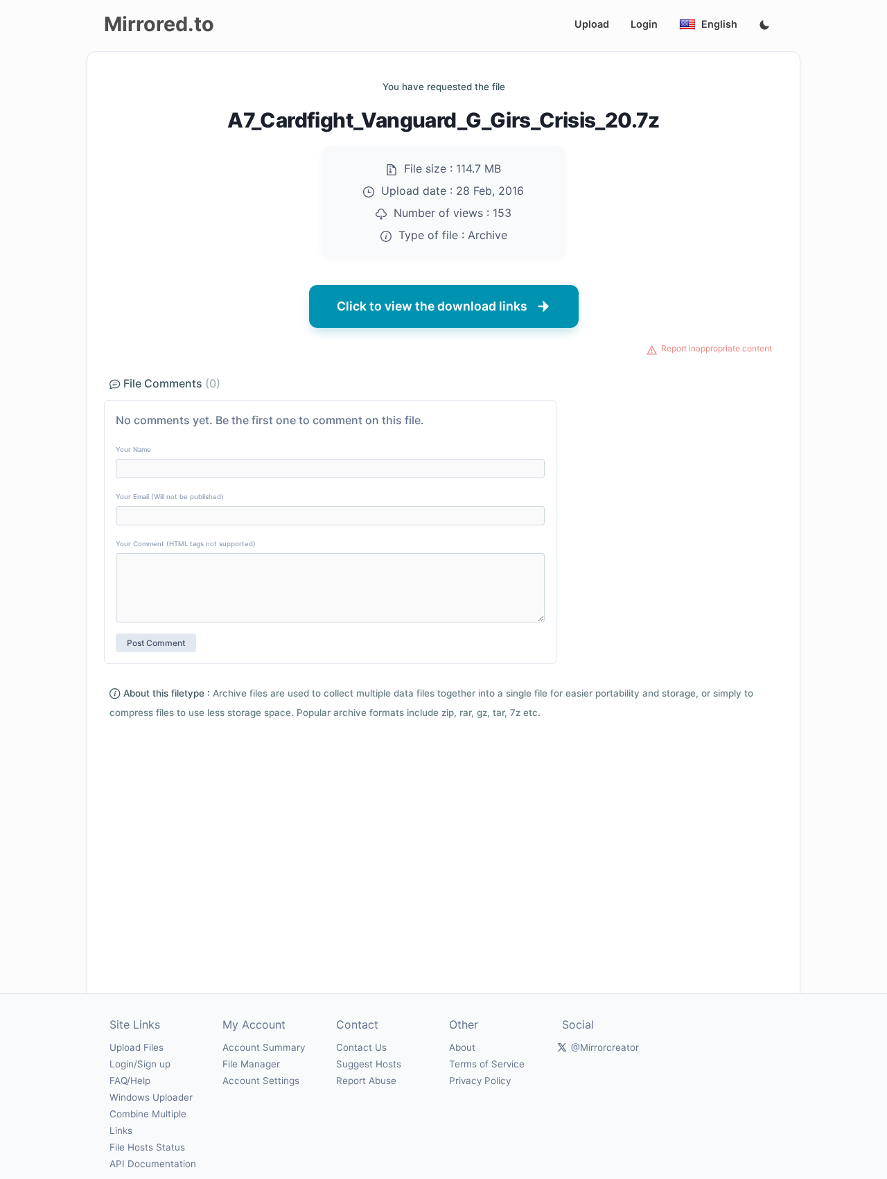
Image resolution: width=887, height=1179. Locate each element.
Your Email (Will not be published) (170, 496)
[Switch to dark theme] (764, 25)
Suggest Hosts (368, 1063)
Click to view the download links (432, 306)
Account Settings (260, 1080)
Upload (591, 24)
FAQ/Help (129, 1080)
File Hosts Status (147, 1147)
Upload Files (136, 1047)
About (462, 1047)
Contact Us (361, 1047)
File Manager (251, 1063)
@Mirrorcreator (605, 1047)
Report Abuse (366, 1080)
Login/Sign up (139, 1063)
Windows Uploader (151, 1097)
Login (644, 24)
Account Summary (263, 1047)
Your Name (133, 449)
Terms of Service (487, 1063)
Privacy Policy (480, 1080)
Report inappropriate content (716, 348)
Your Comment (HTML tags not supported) (186, 544)
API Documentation (152, 1163)
